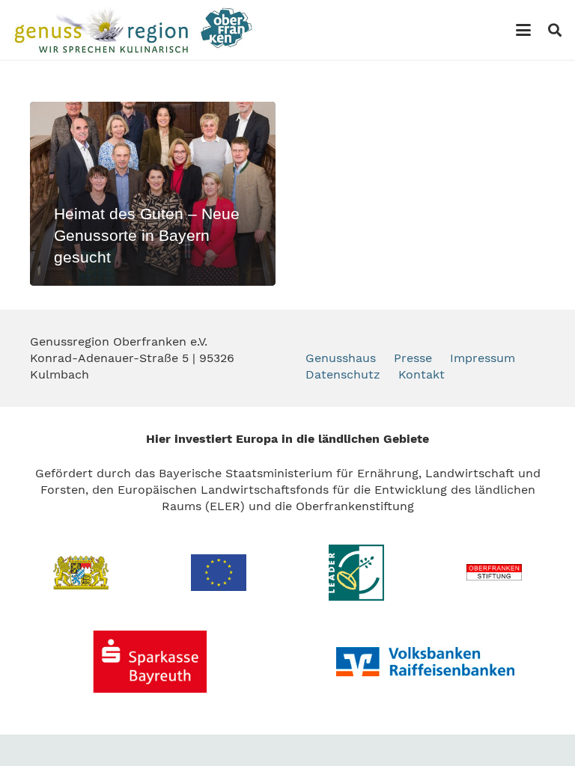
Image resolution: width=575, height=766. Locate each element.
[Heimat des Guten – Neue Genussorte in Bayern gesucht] (153, 194)
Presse (413, 358)
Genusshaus (340, 358)
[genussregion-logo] (133, 30)
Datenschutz (342, 374)
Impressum (482, 358)
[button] (523, 29)
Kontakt (421, 374)
